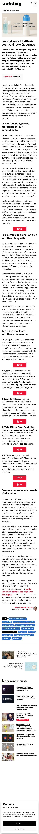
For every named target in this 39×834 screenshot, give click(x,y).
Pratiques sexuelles (9, 628)
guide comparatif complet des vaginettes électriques (17, 592)
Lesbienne (6, 635)
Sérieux (15, 638)
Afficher (17, 76)
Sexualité (6, 625)
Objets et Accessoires (23, 625)
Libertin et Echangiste (22, 635)
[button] (31, 4)
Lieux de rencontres (16, 618)
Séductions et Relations (22, 622)
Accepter (19, 823)
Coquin (21, 632)
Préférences (19, 829)
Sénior (5, 638)
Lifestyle (6, 622)
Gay (30, 632)
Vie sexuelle (26, 628)
